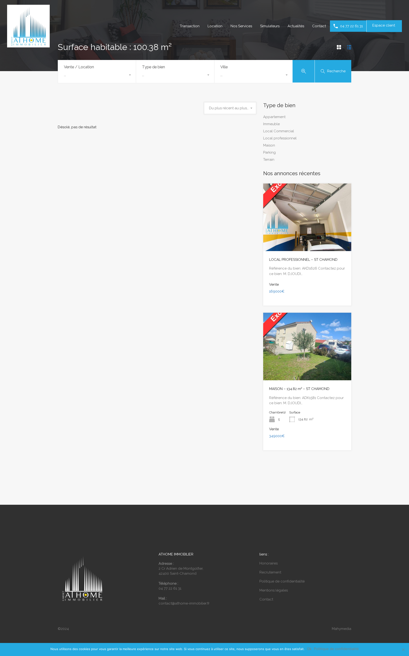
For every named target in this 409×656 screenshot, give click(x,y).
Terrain (268, 159)
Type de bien (153, 66)
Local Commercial (278, 131)
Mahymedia (341, 629)
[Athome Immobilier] (28, 45)
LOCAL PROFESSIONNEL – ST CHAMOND (303, 259)
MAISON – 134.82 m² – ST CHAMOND (299, 389)
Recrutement (270, 572)
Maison (269, 145)
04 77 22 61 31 (351, 26)
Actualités (296, 26)
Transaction (190, 26)
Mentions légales (273, 590)
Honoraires (268, 563)
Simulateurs (270, 26)
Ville (224, 66)
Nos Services (241, 26)
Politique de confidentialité (282, 581)
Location (215, 26)
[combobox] (97, 75)
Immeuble (271, 124)
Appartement (274, 117)
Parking (269, 152)
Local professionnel (280, 138)
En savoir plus (307, 237)
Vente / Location (79, 66)
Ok (309, 649)
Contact (319, 26)
